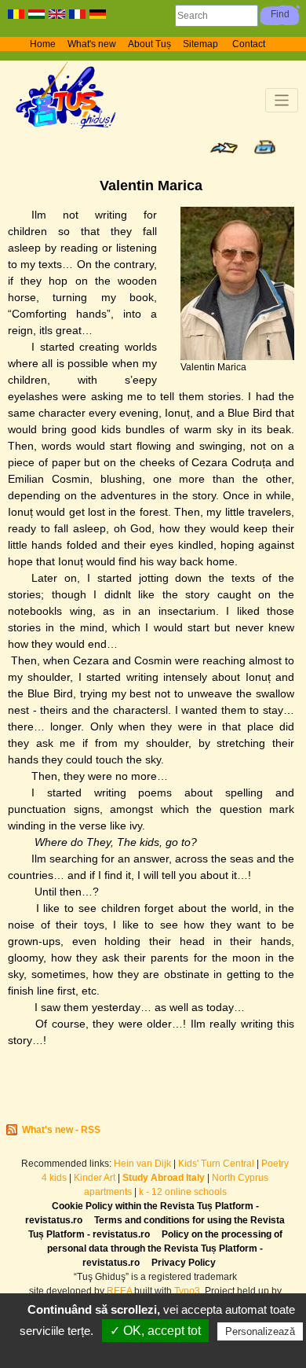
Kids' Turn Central (216, 1163)
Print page (265, 147)
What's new (91, 44)
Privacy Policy (183, 1262)
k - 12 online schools (183, 1191)
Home (43, 44)
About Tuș (149, 44)
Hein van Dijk (142, 1163)
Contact (248, 44)
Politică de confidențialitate (161, 1351)
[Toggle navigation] (282, 100)
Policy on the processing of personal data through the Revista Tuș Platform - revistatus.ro (164, 1248)
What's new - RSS (61, 1129)
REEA (119, 1290)
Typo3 (187, 1290)
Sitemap (201, 44)
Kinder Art (94, 1177)
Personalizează (260, 1331)
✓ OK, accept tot (155, 1330)
